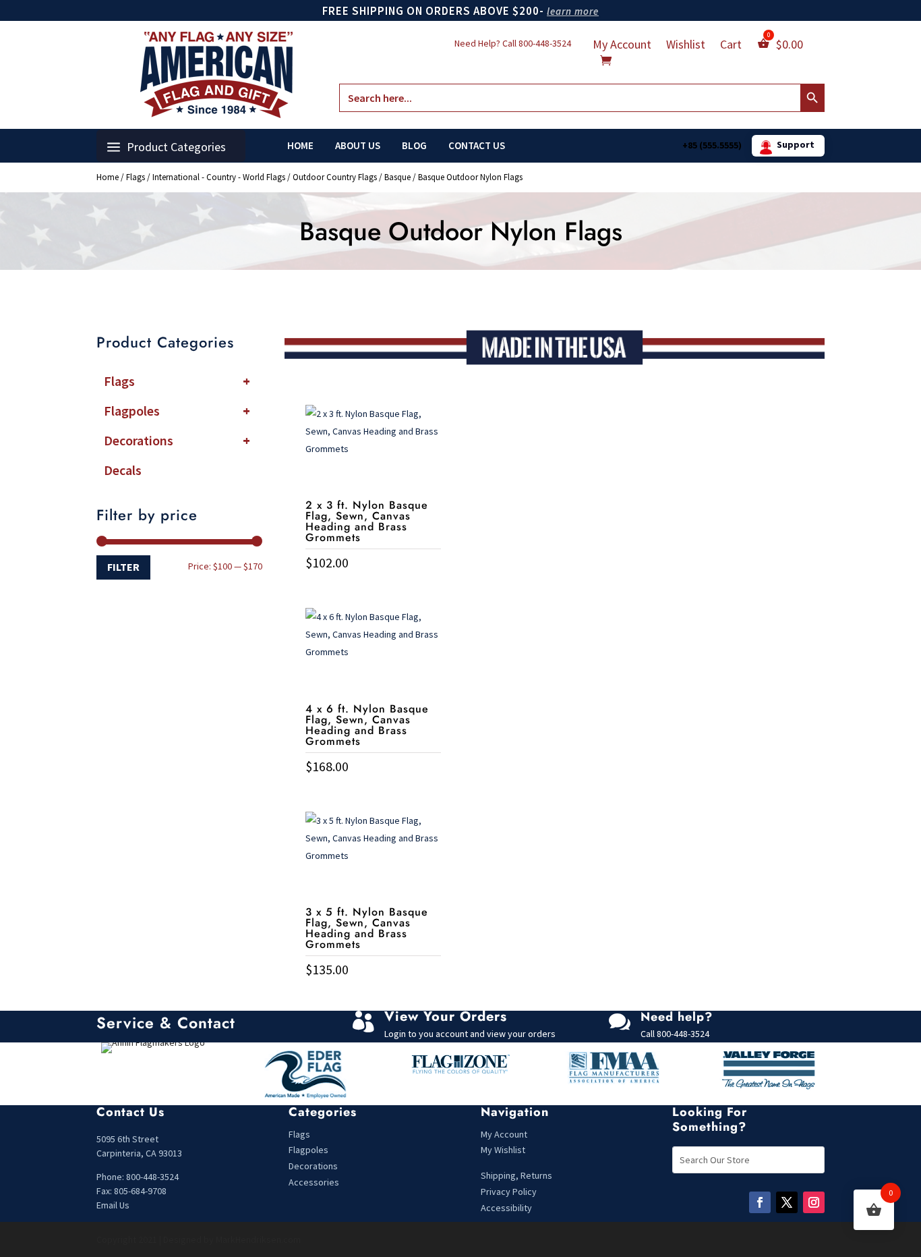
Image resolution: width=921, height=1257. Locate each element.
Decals (123, 470)
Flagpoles (177, 410)
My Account (622, 46)
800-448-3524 (544, 43)
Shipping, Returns (516, 1175)
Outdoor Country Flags (335, 177)
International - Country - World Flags (218, 177)
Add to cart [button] (372, 590)
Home (300, 145)
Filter (123, 567)
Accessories (314, 1182)
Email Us (112, 1205)
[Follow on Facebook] (760, 1202)
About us (357, 145)
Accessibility (506, 1208)
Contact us (476, 145)
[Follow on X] (787, 1202)
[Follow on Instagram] (814, 1202)
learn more (573, 11)
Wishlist (685, 46)
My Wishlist (503, 1150)
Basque (397, 177)
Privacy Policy (509, 1191)
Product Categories (176, 147)
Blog (414, 145)
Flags (135, 177)
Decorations (177, 440)
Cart (731, 46)
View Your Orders (445, 1016)
